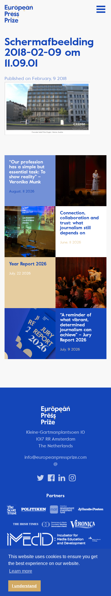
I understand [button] (24, 585)
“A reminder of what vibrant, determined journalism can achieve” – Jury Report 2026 (75, 327)
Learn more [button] (20, 571)
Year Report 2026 (27, 264)
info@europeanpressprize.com (55, 457)
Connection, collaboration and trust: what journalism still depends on (79, 222)
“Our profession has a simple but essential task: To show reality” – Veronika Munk (27, 172)
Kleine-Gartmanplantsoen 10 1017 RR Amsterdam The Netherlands (55, 438)
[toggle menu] (100, 9)
